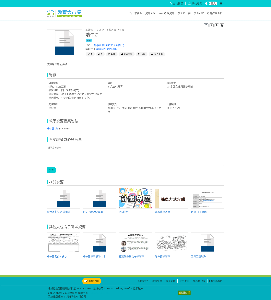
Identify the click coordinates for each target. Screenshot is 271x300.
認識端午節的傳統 (106, 48)
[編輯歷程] (206, 25)
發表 (51, 170)
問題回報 (94, 280)
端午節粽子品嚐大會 (94, 256)
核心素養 (171, 82)
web (89, 40)
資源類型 (53, 104)
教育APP (199, 13)
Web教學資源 (166, 13)
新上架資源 (135, 13)
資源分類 (150, 13)
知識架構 (53, 82)
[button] (112, 54)
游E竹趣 (123, 211)
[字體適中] (216, 25)
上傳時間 (171, 104)
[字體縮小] (211, 25)
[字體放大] (222, 25)
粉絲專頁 (217, 281)
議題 (110, 82)
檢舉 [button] (143, 54)
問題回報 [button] (128, 54)
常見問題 (171, 281)
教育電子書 (184, 13)
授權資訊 (112, 104)
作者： (89, 45)
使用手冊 (184, 281)
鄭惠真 (98, 45)
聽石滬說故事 (162, 211)
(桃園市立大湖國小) (113, 45)
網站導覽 (157, 281)
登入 (213, 3)
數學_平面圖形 (199, 211)
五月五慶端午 (198, 256)
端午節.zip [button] (53, 128)
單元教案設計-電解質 (59, 211)
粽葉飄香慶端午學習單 (131, 256)
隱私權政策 (199, 281)
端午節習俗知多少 (57, 256)
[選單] (221, 3)
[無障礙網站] (184, 293)
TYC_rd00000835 (93, 211)
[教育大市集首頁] (64, 12)
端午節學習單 (162, 256)
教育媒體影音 (214, 13)
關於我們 (143, 281)
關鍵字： (91, 48)
